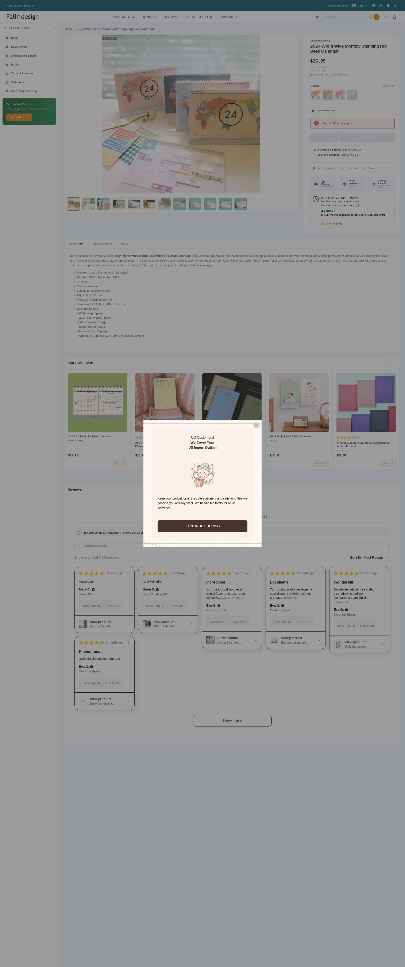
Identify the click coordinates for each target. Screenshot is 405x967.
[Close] (256, 425)
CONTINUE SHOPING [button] (202, 526)
